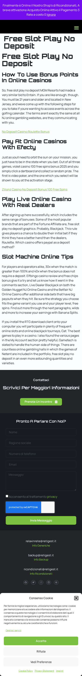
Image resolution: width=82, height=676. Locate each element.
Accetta (41, 641)
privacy (52, 496)
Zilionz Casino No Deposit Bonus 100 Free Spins (34, 189)
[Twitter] (33, 582)
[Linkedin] (48, 582)
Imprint (60, 670)
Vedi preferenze (41, 662)
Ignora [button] (51, 14)
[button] (76, 598)
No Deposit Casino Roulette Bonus (25, 131)
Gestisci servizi (13, 630)
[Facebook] (25, 582)
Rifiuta (41, 651)
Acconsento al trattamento (33, 496)
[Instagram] (41, 582)
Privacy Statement (44, 670)
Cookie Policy (26, 670)
